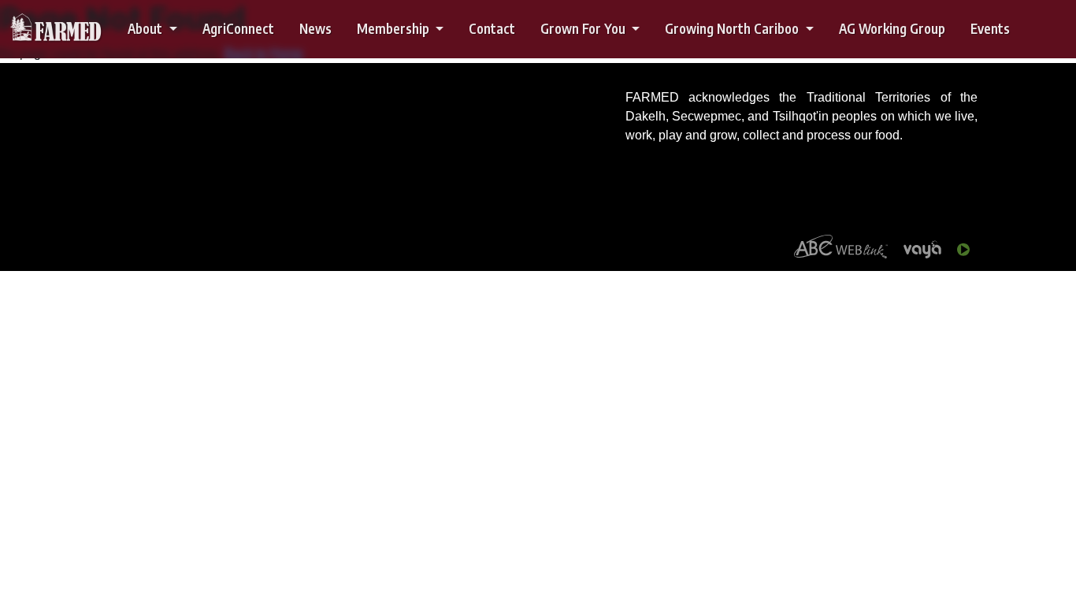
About (146, 28)
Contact (492, 28)
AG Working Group (892, 28)
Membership (394, 28)
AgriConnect (238, 28)
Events (990, 28)
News (315, 28)
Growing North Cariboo (733, 28)
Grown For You (584, 28)
